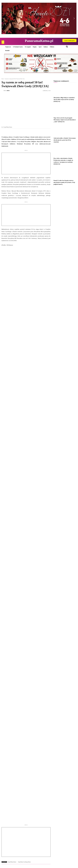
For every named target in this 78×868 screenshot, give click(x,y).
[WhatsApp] (10, 132)
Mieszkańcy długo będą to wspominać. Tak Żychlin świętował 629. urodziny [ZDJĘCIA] (64, 99)
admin (8, 90)
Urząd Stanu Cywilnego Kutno (24, 861)
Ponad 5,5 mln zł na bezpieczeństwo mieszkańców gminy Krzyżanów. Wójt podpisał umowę (64, 182)
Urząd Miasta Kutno (12, 861)
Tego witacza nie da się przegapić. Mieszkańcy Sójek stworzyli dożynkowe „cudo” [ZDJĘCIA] (65, 119)
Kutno (3, 78)
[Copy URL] (17, 132)
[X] (6, 132)
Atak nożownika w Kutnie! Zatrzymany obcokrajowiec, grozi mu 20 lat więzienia (65, 140)
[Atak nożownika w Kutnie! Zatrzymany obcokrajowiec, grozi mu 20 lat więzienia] (65, 130)
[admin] (3, 90)
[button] (39, 18)
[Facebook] (3, 42)
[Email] (13, 132)
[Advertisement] (26, 163)
